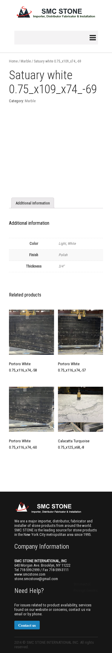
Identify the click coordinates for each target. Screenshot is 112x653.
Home (13, 61)
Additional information (33, 203)
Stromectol (81, 584)
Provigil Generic (85, 590)
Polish (63, 255)
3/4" (62, 266)
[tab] (32, 203)
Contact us (27, 625)
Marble (26, 61)
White (71, 243)
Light (62, 243)
